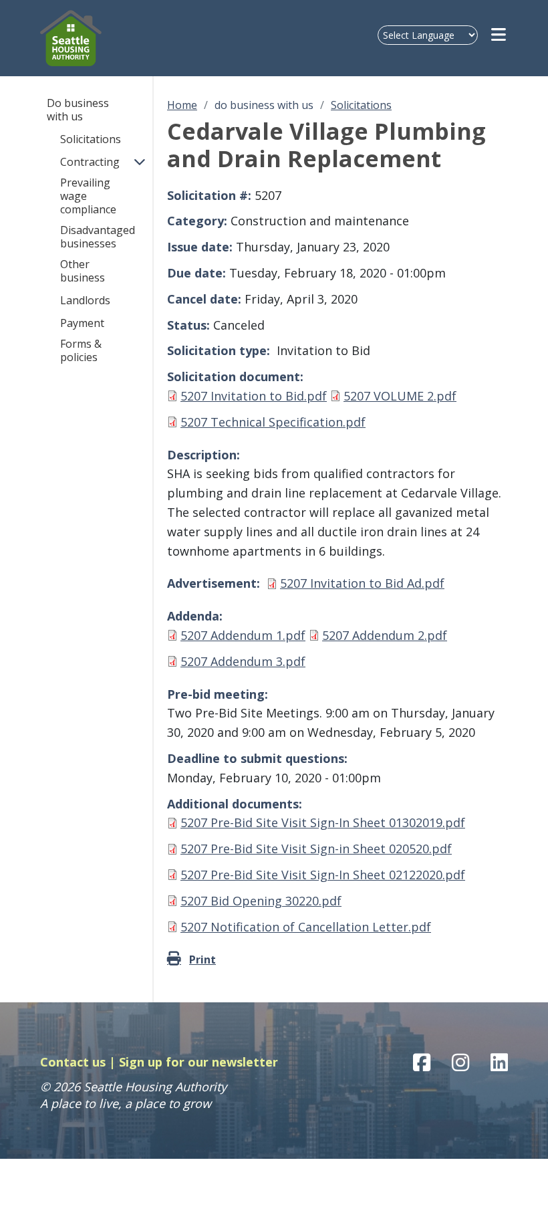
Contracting (90, 162)
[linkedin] (499, 1062)
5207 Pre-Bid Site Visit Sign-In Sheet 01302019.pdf (322, 822)
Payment (82, 323)
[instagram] (460, 1062)
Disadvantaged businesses (97, 236)
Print (202, 959)
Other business (82, 270)
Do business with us (78, 109)
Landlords (85, 300)
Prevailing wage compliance (88, 196)
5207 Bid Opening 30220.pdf (260, 901)
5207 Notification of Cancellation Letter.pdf (305, 927)
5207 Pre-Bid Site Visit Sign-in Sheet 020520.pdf (316, 849)
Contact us (73, 1062)
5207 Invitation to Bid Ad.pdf (362, 583)
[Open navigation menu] (499, 34)
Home (182, 105)
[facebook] (421, 1062)
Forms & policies (81, 350)
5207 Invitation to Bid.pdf (253, 396)
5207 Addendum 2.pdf (384, 635)
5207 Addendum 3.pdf (242, 661)
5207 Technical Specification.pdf (273, 422)
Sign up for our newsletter (198, 1062)
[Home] (98, 38)
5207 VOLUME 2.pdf (400, 396)
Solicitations (90, 139)
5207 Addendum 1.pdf (242, 635)
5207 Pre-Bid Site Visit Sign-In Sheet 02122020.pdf (322, 875)
